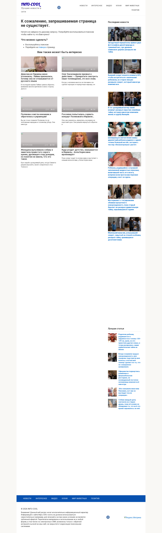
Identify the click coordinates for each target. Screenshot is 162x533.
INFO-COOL (30, 4)
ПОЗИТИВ (135, 10)
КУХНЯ (118, 6)
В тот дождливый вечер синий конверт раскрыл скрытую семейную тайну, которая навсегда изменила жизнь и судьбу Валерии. (124, 111)
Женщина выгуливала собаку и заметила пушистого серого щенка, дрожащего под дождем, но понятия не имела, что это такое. (38, 154)
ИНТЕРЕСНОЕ (96, 6)
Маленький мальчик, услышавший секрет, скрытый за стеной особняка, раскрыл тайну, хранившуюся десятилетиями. (124, 236)
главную (42, 47)
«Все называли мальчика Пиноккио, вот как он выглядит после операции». (128, 392)
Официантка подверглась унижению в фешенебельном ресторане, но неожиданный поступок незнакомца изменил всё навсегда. (129, 377)
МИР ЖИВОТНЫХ (132, 6)
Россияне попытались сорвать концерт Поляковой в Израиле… (78, 115)
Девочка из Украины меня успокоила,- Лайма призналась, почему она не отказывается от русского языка (37, 77)
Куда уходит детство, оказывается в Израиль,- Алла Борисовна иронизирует (80, 152)
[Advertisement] (124, 286)
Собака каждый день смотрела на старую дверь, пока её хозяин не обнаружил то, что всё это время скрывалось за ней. (129, 404)
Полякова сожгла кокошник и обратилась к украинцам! (36, 115)
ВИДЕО (109, 6)
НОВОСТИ (83, 6)
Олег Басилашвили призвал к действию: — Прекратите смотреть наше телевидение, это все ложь (80, 76)
